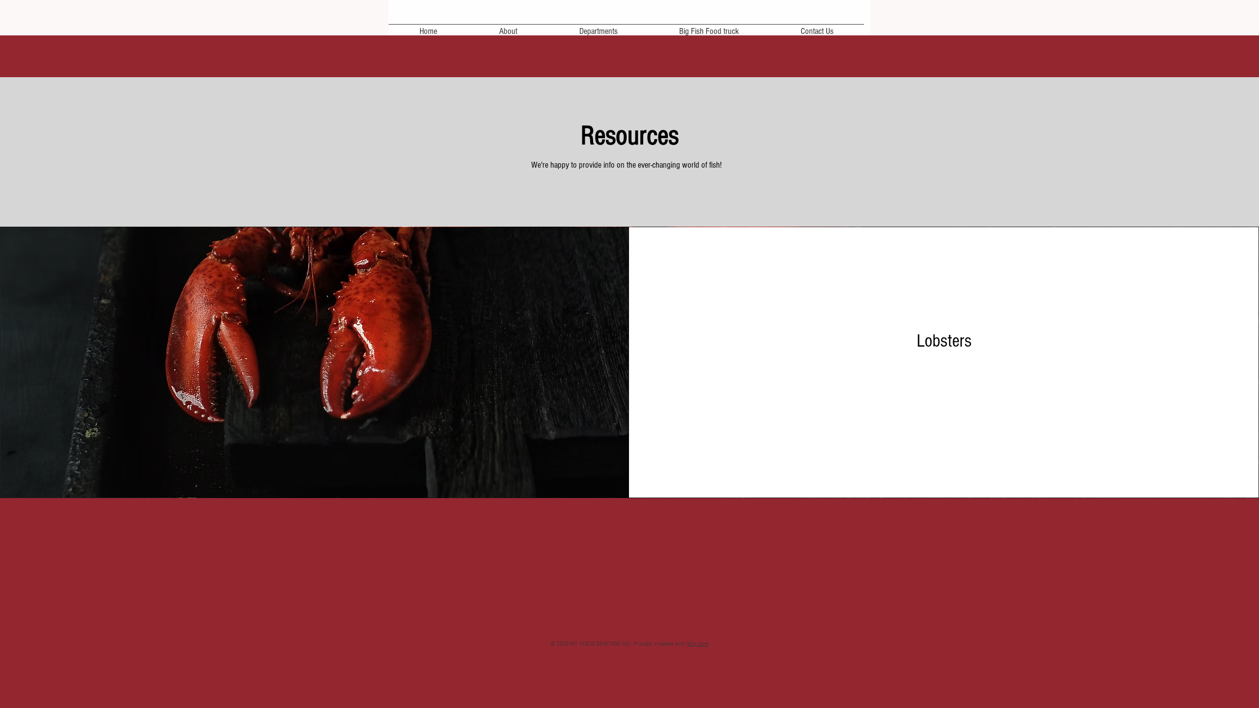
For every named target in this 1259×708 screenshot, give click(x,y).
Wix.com (698, 644)
